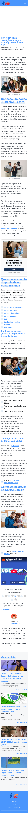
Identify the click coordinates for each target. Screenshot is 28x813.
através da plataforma (9, 228)
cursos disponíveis (13, 292)
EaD (5, 319)
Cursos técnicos (10, 310)
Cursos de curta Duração (13, 307)
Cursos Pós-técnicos (11, 313)
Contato (14, 804)
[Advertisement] (14, 21)
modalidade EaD (7, 431)
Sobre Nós (14, 801)
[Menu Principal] (25, 3)
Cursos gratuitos (10, 316)
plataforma (15, 446)
